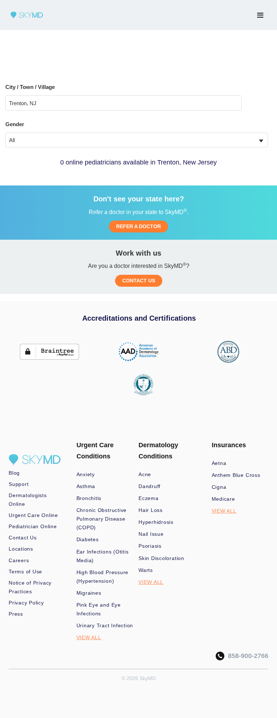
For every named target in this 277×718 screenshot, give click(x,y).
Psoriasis (150, 546)
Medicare (223, 499)
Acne (144, 474)
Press (16, 614)
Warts (145, 570)
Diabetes (87, 539)
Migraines (88, 593)
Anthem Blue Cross (236, 475)
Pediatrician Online (33, 526)
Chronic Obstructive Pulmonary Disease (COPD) (101, 518)
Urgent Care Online (33, 515)
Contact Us (23, 537)
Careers (19, 560)
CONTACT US (138, 280)
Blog (14, 473)
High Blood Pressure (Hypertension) (102, 576)
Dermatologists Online (28, 499)
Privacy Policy (26, 603)
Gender (14, 124)
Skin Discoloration (161, 558)
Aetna (219, 463)
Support (18, 484)
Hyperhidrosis (155, 522)
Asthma (86, 486)
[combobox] (136, 140)
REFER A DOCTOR (138, 226)
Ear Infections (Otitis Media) (102, 556)
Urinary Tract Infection (104, 625)
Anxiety (85, 474)
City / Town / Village (30, 87)
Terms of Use (25, 571)
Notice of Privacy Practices (30, 587)
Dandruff (149, 486)
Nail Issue (151, 534)
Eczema (148, 498)
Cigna (219, 487)
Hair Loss (150, 510)
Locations (21, 549)
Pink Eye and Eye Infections (98, 609)
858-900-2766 (246, 655)
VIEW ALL (88, 637)
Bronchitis (89, 498)
